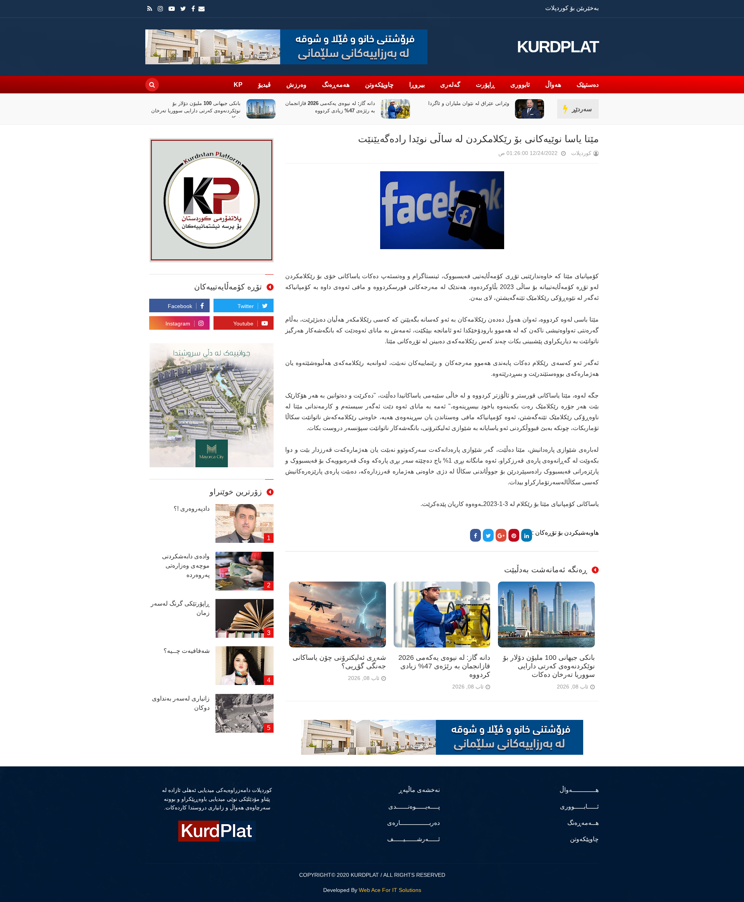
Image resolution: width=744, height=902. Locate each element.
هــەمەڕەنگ (583, 822)
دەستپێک (588, 84)
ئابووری (520, 84)
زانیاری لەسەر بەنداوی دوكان (181, 703)
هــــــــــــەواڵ (579, 790)
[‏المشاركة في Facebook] (475, 535)
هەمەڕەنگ (336, 84)
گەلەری (450, 84)
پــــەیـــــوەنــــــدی (414, 806)
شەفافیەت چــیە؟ (187, 650)
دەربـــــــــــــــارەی (413, 822)
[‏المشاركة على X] (488, 535)
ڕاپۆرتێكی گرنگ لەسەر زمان (180, 608)
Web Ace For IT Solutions (390, 890)
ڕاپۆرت (485, 84)
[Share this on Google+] (501, 535)
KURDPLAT (558, 47)
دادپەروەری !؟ (192, 508)
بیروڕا (417, 84)
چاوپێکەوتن (379, 84)
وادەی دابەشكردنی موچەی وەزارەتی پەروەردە (186, 565)
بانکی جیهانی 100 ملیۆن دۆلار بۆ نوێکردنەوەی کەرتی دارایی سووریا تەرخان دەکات (330, 110)
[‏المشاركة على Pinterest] (513, 535)
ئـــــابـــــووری (579, 806)
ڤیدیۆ (264, 84)
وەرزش (296, 84)
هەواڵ (553, 84)
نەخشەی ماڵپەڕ (419, 790)
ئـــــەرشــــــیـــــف (413, 839)
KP (238, 84)
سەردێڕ (582, 109)
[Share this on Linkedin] (526, 535)
